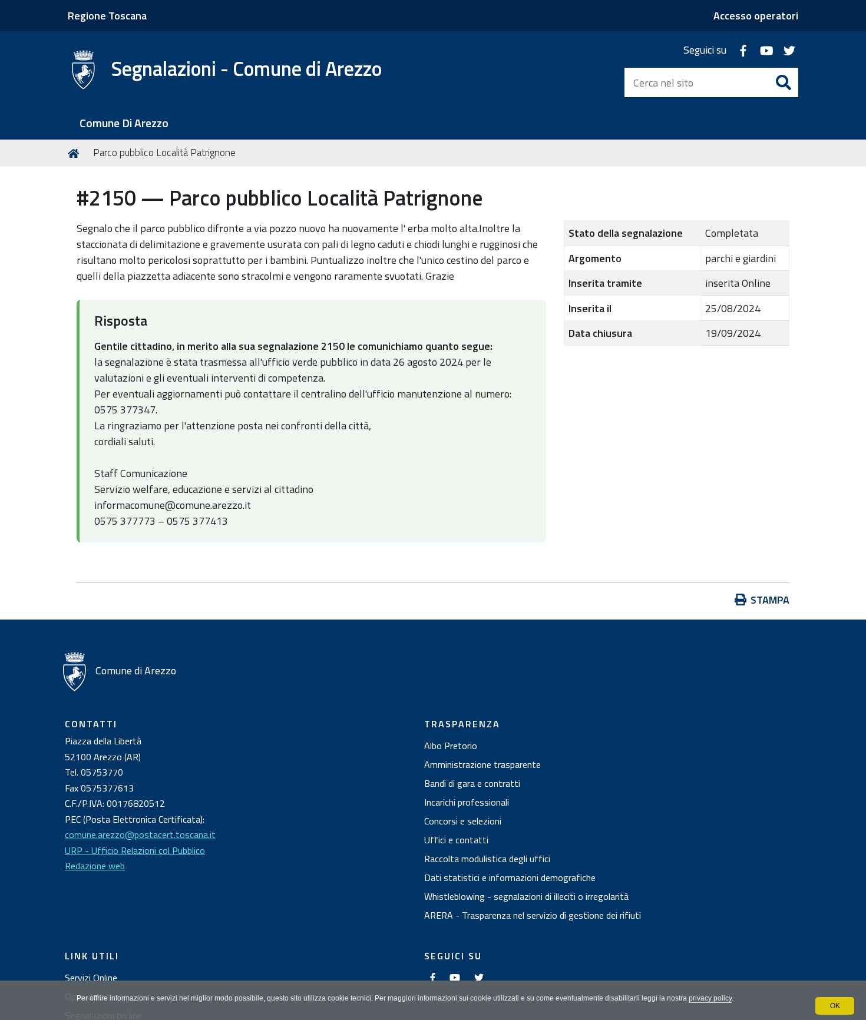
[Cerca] (783, 82)
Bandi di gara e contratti (472, 783)
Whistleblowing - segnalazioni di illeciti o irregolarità (526, 896)
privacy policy (710, 998)
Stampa (770, 600)
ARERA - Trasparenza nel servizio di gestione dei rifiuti (532, 915)
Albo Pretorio (450, 745)
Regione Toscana (107, 16)
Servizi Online (91, 978)
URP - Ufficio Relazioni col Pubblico (135, 850)
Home (75, 153)
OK (835, 1006)
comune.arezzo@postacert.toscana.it (140, 834)
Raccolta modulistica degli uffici (487, 859)
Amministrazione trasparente (482, 764)
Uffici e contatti (456, 840)
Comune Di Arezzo (124, 123)
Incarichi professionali (466, 802)
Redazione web (95, 866)
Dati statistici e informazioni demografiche (510, 877)
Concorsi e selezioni (462, 821)
